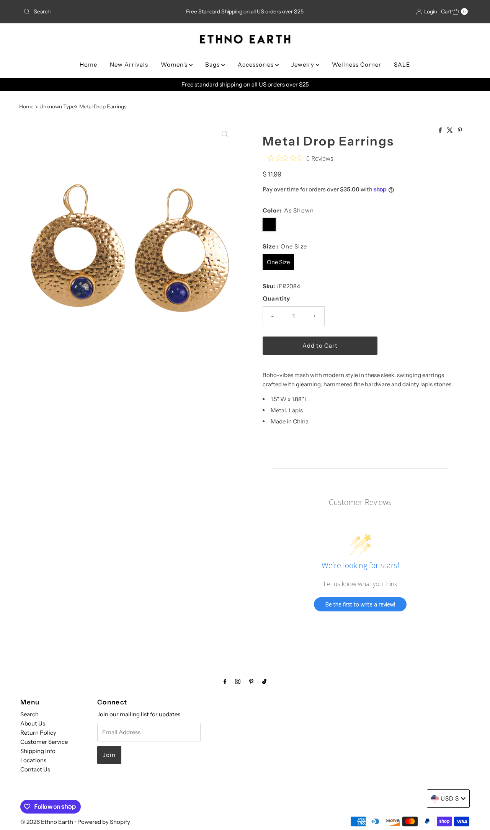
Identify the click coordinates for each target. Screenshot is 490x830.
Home (88, 64)
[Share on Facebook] (441, 130)
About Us (32, 723)
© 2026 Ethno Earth (46, 821)
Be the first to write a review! (360, 604)
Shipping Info (38, 751)
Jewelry (303, 64)
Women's (175, 64)
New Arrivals (129, 64)
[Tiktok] (264, 681)
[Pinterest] (251, 681)
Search (29, 714)
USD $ (450, 798)
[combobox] (93, 11)
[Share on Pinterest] (460, 130)
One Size (278, 262)
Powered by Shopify (103, 821)
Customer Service (44, 741)
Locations (33, 760)
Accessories (256, 64)
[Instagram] (237, 681)
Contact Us (35, 769)
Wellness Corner (356, 64)
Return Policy (38, 732)
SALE (402, 64)
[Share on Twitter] (450, 130)
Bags (213, 64)
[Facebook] (225, 681)
